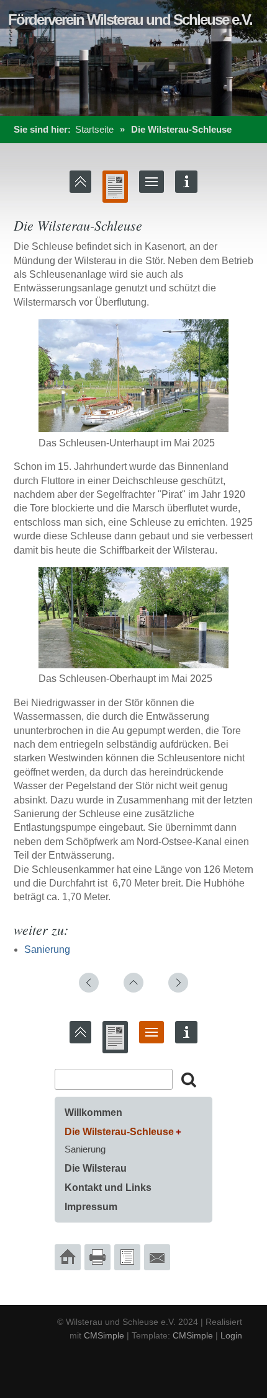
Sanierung (47, 949)
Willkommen (93, 1112)
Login (231, 1335)
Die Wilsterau (96, 1168)
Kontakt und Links (108, 1187)
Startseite (94, 129)
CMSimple (104, 1335)
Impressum (91, 1206)
